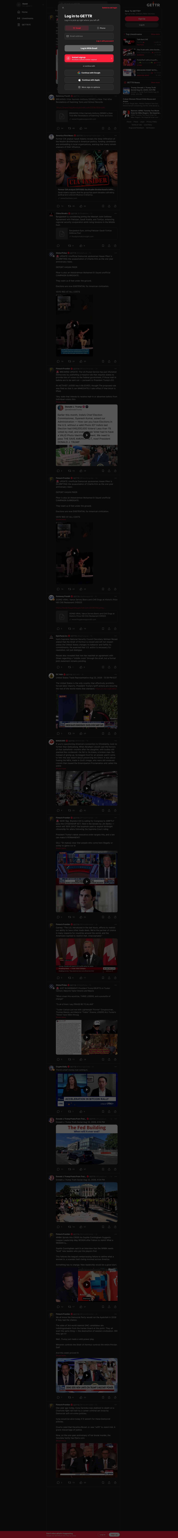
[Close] (63, 8)
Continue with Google (90, 73)
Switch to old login (109, 8)
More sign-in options (91, 87)
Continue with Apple (91, 80)
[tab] (77, 28)
